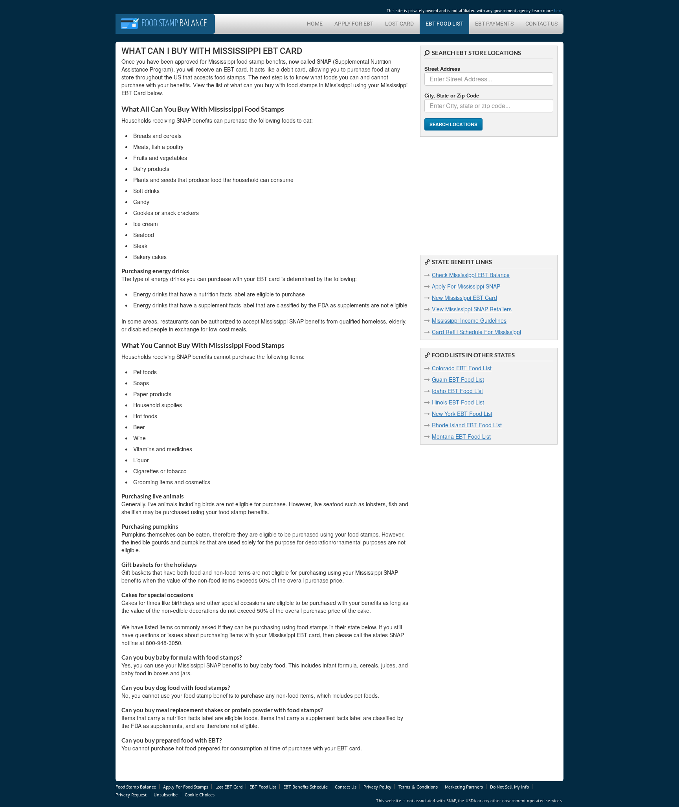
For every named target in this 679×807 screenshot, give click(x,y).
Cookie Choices (200, 795)
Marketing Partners (464, 787)
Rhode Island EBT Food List (467, 425)
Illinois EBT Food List (458, 402)
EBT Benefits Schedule (305, 787)
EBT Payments (494, 23)
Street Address (442, 68)
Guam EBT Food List (458, 379)
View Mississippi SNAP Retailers (472, 309)
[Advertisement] (489, 192)
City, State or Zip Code (451, 95)
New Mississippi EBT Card (464, 297)
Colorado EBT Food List (462, 368)
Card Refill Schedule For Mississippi (476, 332)
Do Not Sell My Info (509, 787)
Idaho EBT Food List (457, 391)
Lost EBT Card (228, 787)
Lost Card (399, 23)
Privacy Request (131, 795)
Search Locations (453, 124)
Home (315, 23)
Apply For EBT (353, 23)
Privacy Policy (377, 787)
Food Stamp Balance (136, 787)
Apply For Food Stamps (185, 787)
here (558, 10)
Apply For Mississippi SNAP (466, 286)
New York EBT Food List (462, 413)
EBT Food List (444, 23)
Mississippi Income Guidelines (469, 320)
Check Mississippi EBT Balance (471, 275)
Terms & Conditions (418, 787)
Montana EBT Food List (461, 436)
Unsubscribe (166, 795)
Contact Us (541, 23)
